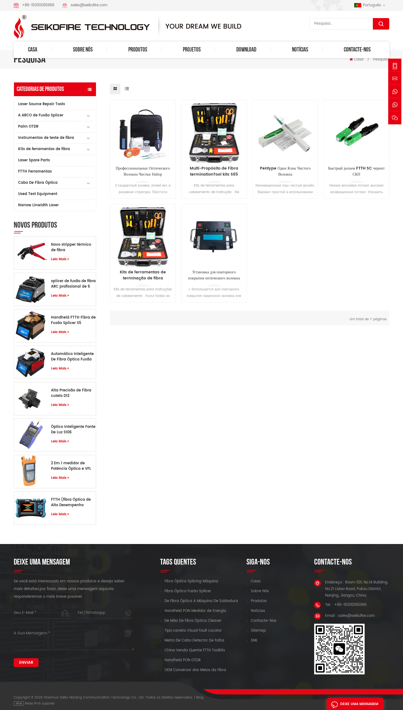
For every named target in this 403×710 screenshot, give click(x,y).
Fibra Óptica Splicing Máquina (191, 581)
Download (246, 49)
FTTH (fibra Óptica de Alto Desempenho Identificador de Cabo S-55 (71, 502)
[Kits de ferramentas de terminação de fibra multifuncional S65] (143, 237)
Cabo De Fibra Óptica (38, 183)
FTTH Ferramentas (35, 171)
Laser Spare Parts (34, 160)
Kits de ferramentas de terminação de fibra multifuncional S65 (143, 275)
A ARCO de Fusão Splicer (40, 115)
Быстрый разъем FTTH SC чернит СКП (356, 171)
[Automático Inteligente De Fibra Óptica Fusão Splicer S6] (30, 362)
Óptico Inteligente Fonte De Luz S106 (73, 429)
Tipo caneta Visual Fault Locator (193, 631)
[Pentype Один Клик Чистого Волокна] (285, 133)
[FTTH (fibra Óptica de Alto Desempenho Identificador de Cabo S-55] (30, 508)
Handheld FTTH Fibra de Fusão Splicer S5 (73, 320)
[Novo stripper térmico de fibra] (30, 253)
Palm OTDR (28, 127)
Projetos (192, 49)
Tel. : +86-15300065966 (346, 605)
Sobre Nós (83, 49)
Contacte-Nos (357, 49)
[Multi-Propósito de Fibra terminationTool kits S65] (214, 133)
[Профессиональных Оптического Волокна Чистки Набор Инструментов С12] (143, 133)
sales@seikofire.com (89, 5)
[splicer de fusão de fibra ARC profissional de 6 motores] (30, 289)
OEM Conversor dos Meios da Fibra (195, 670)
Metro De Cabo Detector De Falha (194, 640)
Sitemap (258, 631)
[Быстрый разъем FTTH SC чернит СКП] (356, 133)
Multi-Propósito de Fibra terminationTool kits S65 (214, 171)
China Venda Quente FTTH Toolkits (194, 650)
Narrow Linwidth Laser (38, 205)
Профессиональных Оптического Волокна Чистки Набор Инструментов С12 (143, 171)
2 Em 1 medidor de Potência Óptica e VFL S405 (71, 466)
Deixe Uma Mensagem (359, 704)
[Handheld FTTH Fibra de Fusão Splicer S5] (30, 326)
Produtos (137, 49)
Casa (32, 49)
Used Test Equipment (37, 194)
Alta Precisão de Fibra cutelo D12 (71, 393)
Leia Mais (59, 259)
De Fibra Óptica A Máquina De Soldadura (201, 601)
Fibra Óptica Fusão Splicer (187, 591)
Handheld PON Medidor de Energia (195, 611)
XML (254, 640)
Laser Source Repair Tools (41, 104)
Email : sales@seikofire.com (350, 616)
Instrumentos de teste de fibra (46, 138)
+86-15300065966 (38, 5)
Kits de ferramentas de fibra (44, 149)
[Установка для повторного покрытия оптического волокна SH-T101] (214, 237)
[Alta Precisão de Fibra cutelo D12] (30, 399)
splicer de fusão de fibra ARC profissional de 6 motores (73, 284)
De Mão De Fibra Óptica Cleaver (193, 621)
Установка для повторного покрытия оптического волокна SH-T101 (214, 275)
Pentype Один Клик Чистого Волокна (285, 171)
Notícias (300, 49)
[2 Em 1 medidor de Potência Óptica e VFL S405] (30, 471)
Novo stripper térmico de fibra (71, 247)
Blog (199, 697)
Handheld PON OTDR (182, 660)
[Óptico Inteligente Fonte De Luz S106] (30, 435)
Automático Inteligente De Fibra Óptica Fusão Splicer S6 (72, 356)
